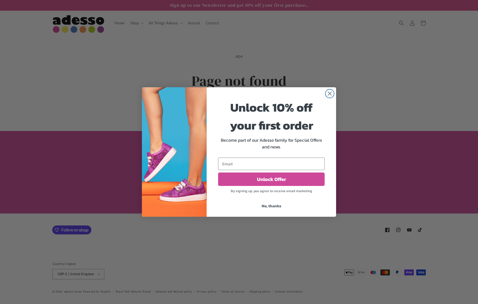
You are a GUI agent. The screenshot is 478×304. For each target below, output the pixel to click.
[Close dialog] (329, 93)
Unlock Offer (271, 179)
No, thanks (271, 206)
